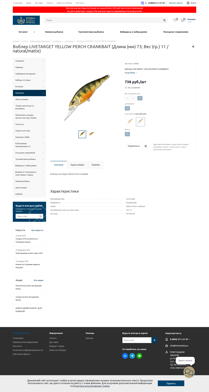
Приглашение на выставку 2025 (29, 253)
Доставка (53, 342)
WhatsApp (139, 356)
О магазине (18, 338)
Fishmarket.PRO (21, 333)
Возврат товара (56, 346)
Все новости (37, 230)
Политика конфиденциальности (28, 350)
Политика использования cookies (91, 386)
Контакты (17, 346)
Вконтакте (125, 356)
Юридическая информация (25, 342)
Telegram (132, 356)
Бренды (89, 338)
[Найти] (164, 20)
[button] (189, 372)
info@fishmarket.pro (179, 346)
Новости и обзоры (57, 350)
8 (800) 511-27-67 (179, 339)
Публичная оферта (21, 354)
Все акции (38, 280)
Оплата (52, 338)
